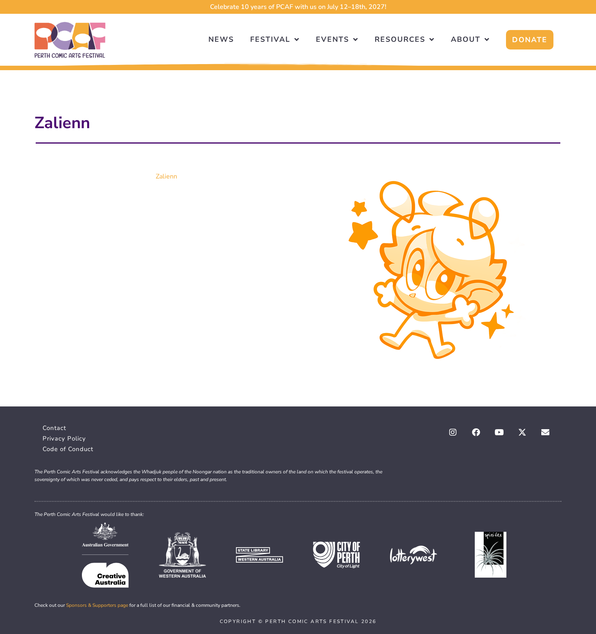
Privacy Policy (64, 438)
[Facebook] (476, 432)
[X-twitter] (522, 432)
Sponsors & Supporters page (97, 605)
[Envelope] (545, 432)
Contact (54, 428)
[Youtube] (499, 432)
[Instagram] (453, 432)
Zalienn (166, 176)
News (221, 39)
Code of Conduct (68, 449)
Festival (270, 39)
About (465, 39)
